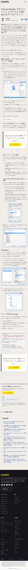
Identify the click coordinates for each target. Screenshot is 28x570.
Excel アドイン (4, 509)
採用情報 (16, 532)
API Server (3, 505)
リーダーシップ (17, 528)
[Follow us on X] (24, 19)
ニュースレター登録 (4, 550)
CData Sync (17, 497)
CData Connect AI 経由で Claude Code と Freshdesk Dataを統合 (14, 422)
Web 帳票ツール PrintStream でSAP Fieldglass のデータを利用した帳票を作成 (15, 426)
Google (16, 546)
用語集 (2, 552)
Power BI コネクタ (4, 511)
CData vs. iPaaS (4, 529)
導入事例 (2, 544)
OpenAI (16, 552)
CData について (18, 520)
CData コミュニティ (4, 542)
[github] (9, 485)
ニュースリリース (18, 522)
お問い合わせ (5, 489)
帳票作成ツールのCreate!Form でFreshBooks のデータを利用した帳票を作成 (15, 456)
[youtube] (7, 485)
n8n (15, 550)
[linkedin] (2, 485)
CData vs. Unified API (5, 531)
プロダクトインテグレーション (6, 522)
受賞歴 (16, 526)
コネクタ (2, 520)
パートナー (3, 527)
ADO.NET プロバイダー (5, 501)
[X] (4, 485)
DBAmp (16, 503)
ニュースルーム (17, 524)
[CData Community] (12, 485)
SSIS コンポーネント (18, 501)
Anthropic (17, 542)
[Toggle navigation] (25, 2)
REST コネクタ (3, 507)
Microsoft (16, 548)
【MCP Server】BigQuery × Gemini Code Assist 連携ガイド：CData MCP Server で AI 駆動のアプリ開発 (15, 461)
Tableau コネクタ (4, 513)
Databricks (17, 544)
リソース (2, 548)
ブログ (2, 546)
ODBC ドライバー (4, 497)
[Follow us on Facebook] (22, 19)
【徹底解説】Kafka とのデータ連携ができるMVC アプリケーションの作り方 (14, 430)
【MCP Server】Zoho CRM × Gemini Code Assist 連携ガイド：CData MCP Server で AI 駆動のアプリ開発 (15, 444)
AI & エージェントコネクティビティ (7, 525)
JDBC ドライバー (4, 499)
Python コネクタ (4, 503)
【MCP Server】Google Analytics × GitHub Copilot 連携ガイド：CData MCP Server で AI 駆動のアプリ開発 (15, 438)
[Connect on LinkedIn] (26, 19)
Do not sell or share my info (14, 568)
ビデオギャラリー (4, 554)
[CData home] (6, 2)
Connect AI (17, 499)
